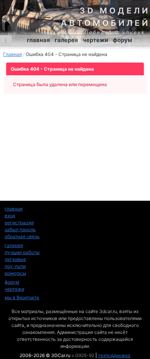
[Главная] (75, 17)
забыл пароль (20, 229)
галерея (66, 40)
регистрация (19, 222)
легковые (15, 259)
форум (122, 40)
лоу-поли (15, 266)
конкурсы (15, 273)
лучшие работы (22, 252)
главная (38, 40)
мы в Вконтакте (22, 297)
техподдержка (114, 355)
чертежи (95, 40)
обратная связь (22, 236)
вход (10, 215)
